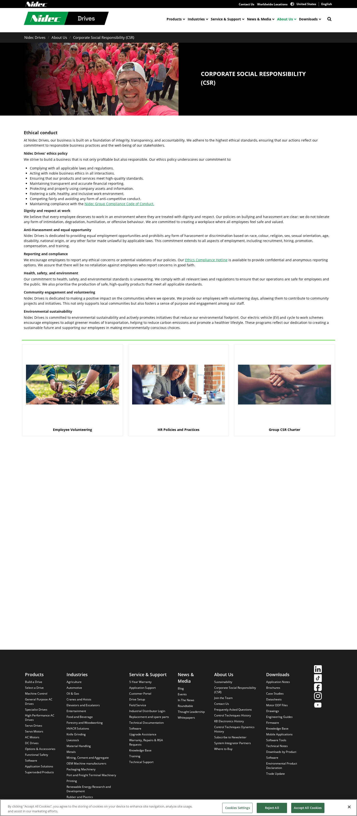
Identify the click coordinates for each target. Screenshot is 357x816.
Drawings (272, 711)
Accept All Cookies (308, 808)
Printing (72, 781)
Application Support (142, 688)
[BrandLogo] (66, 19)
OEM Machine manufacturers (86, 763)
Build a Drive (33, 682)
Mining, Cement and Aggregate (88, 758)
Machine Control (36, 693)
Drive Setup (137, 699)
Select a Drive (34, 688)
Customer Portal (140, 693)
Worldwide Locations (272, 4)
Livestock (73, 740)
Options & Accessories (40, 749)
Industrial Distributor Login (147, 711)
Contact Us (246, 4)
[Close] (349, 807)
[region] (178, 807)
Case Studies (275, 693)
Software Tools (276, 740)
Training (134, 756)
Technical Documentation (146, 723)
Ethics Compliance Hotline (206, 260)
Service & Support (226, 19)
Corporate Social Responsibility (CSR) (103, 37)
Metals (71, 752)
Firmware (272, 723)
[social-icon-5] (318, 705)
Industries (196, 19)
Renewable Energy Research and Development (89, 789)
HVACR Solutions (78, 728)
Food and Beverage (80, 717)
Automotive (74, 688)
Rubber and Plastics (80, 797)
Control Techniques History (232, 715)
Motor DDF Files (277, 705)
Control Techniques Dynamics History (234, 729)
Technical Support (141, 762)
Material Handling (79, 746)
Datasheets (274, 699)
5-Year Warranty (140, 682)
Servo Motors (34, 731)
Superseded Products (39, 772)
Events (182, 694)
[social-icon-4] (318, 696)
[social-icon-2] (318, 678)
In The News (186, 700)
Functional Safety (36, 755)
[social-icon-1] (318, 669)
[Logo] (36, 4)
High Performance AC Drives (39, 717)
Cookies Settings (237, 808)
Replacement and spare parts (149, 717)
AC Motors (32, 737)
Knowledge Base (140, 750)
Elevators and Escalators (83, 705)
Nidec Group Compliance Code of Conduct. (119, 204)
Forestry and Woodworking (85, 723)
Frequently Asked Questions (233, 709)
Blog (181, 688)
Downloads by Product (281, 752)
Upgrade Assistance (142, 734)
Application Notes (278, 682)
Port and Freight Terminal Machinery (91, 775)
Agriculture (74, 682)
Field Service (137, 705)
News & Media (259, 19)
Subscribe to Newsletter (230, 737)
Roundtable (185, 706)
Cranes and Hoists (79, 699)
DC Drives (32, 743)
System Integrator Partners (232, 743)
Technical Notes (277, 746)
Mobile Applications (279, 734)
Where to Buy (223, 749)
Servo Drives (33, 725)
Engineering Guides (279, 717)
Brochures (273, 688)
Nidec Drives (34, 37)
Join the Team (223, 698)
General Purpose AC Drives (38, 701)
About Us (285, 19)
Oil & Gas (73, 693)
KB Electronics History (229, 721)
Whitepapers (186, 717)
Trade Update (275, 774)
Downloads (308, 19)
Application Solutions (39, 766)
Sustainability (223, 682)
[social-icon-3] (318, 687)
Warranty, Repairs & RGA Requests (146, 742)
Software (31, 760)
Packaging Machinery (81, 769)
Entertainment (76, 711)
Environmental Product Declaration (281, 765)
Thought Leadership (191, 712)
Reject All (272, 808)
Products (174, 19)
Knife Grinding (76, 734)
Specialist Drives (36, 709)
